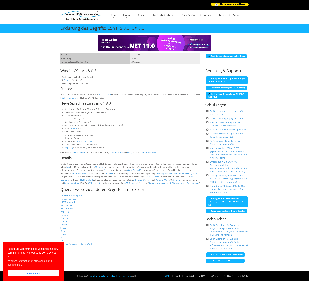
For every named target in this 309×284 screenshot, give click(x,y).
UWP (90, 183)
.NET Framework (68, 97)
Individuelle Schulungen (163, 15)
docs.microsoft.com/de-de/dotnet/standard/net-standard (174, 183)
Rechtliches (243, 276)
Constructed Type (84, 141)
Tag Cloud (190, 276)
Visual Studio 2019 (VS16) (71, 195)
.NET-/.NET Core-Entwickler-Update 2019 (229, 129)
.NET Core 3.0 (104, 94)
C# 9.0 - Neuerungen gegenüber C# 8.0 (228, 118)
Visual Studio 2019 (135, 170)
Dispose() (68, 147)
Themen (126, 15)
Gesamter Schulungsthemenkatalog (228, 211)
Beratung (142, 15)
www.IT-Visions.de (97, 276)
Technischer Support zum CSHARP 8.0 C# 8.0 (226, 95)
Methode (99, 167)
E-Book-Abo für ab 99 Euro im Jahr (227, 260)
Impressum (228, 276)
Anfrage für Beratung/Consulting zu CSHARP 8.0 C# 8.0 (226, 80)
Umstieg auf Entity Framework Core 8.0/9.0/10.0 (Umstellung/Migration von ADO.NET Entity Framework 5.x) (228, 178)
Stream (73, 128)
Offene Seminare (189, 15)
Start (113, 15)
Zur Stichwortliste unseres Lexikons (228, 56)
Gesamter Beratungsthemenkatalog (228, 87)
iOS (165, 180)
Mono (120, 152)
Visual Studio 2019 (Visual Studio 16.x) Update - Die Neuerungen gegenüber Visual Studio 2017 (227, 189)
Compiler (68, 80)
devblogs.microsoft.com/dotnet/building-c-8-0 (177, 173)
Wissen (207, 15)
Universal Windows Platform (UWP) (76, 244)
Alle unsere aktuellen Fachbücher (227, 254)
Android (75, 183)
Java (68, 167)
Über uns (222, 15)
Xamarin (113, 152)
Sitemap (202, 276)
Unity (129, 152)
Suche (236, 15)
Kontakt (215, 276)
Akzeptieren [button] (33, 273)
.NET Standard (78, 152)
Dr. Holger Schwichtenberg (119, 276)
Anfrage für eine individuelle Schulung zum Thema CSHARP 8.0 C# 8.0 (225, 201)
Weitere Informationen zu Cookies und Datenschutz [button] (30, 263)
